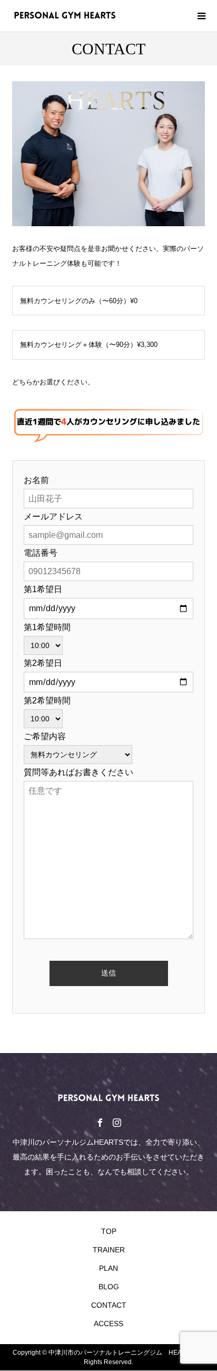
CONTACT (108, 1305)
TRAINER (109, 1250)
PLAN (108, 1268)
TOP (108, 1231)
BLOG (108, 1286)
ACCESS (108, 1323)
